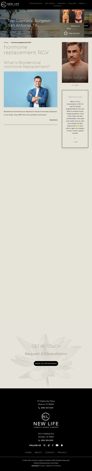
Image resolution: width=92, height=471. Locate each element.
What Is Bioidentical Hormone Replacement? (27, 64)
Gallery (72, 3)
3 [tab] (75, 85)
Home (6, 42)
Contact (57, 6)
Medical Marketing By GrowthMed (46, 463)
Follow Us (35, 445)
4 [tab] (76, 85)
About (82, 3)
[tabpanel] (75, 62)
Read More (53, 120)
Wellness (50, 3)
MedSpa (61, 3)
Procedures (36, 3)
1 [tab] (72, 85)
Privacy (62, 452)
